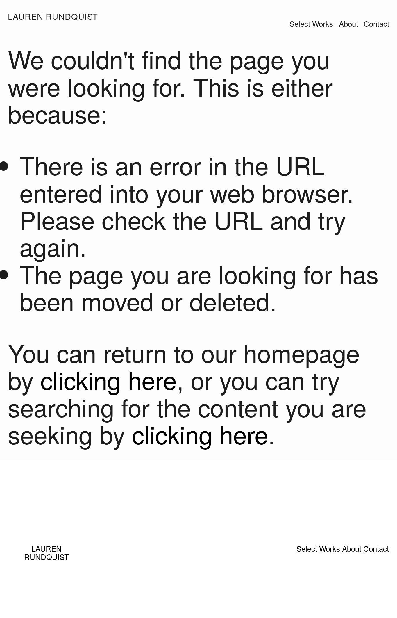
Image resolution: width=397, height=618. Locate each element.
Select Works (311, 24)
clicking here (108, 379)
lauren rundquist (53, 16)
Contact (376, 24)
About (348, 24)
